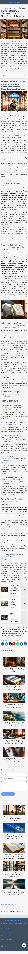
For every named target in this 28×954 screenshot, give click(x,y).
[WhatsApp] (17, 644)
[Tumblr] (21, 644)
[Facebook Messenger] (6, 644)
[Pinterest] (14, 644)
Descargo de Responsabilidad (8, 943)
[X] (10, 644)
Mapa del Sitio (4, 946)
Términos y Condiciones (7, 932)
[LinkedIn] (25, 644)
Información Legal (5, 928)
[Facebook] (2, 644)
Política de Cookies (6, 935)
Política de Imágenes (6, 939)
